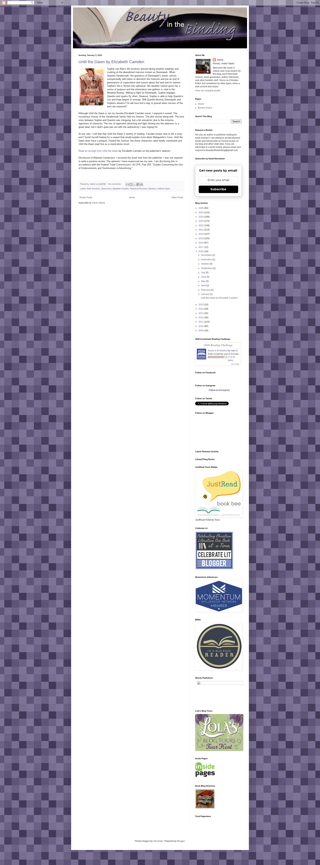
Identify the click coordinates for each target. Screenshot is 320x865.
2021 (201, 229)
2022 (201, 225)
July (203, 272)
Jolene (220, 60)
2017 (201, 247)
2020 (201, 234)
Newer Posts (85, 197)
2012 (201, 317)
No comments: (115, 184)
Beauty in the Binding (217, 350)
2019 (201, 238)
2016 (201, 251)
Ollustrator (158, 841)
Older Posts (177, 197)
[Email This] (127, 184)
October (205, 264)
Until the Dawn (98, 151)
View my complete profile (207, 90)
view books (235, 364)
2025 (201, 212)
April (203, 285)
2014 (201, 309)
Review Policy (205, 108)
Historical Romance (139, 188)
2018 (201, 242)
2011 (201, 322)
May (203, 281)
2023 (201, 221)
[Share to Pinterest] (141, 184)
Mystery (152, 188)
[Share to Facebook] (138, 184)
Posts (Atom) (98, 203)
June (204, 276)
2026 (201, 208)
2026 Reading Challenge (218, 345)
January (205, 294)
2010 (201, 326)
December (206, 255)
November (206, 259)
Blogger (181, 841)
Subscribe (218, 189)
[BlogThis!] (131, 184)
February (206, 290)
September (207, 268)
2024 (201, 216)
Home (132, 197)
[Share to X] (134, 184)
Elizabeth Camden (121, 188)
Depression (106, 188)
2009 (201, 330)
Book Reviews (93, 188)
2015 (201, 304)
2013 (201, 313)
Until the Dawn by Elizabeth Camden (111, 61)
